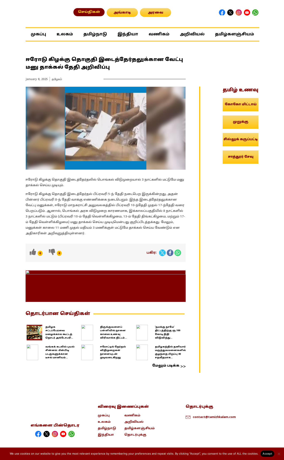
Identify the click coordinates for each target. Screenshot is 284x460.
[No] (279, 454)
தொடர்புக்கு (135, 435)
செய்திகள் (89, 12)
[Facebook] (170, 252)
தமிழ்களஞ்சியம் (234, 34)
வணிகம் (159, 34)
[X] (162, 252)
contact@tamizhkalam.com (214, 417)
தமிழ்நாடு (95, 34)
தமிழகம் (57, 79)
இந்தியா (127, 34)
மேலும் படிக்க (165, 366)
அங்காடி (122, 13)
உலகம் (65, 34)
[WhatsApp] (177, 252)
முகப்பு (38, 34)
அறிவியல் (192, 34)
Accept (267, 453)
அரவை (155, 13)
